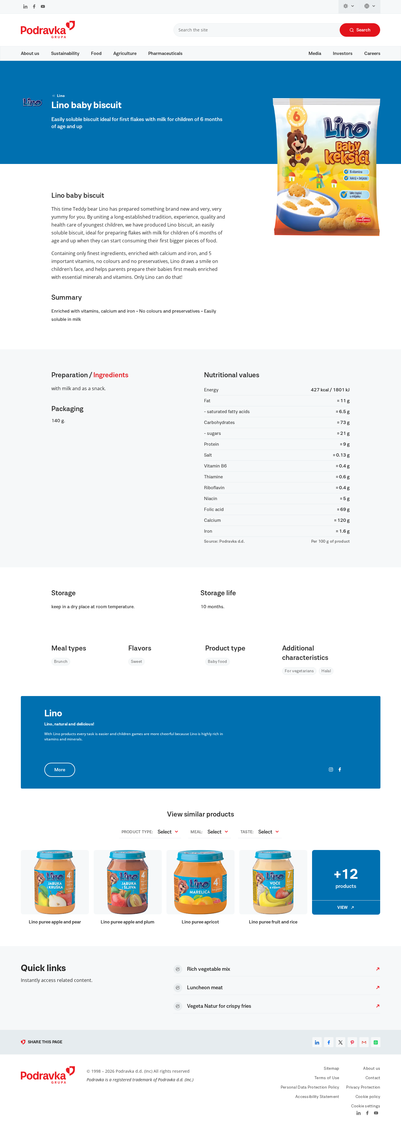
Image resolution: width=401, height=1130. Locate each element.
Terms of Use (326, 1078)
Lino (61, 95)
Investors (343, 53)
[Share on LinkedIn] (317, 1042)
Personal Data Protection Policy (310, 1087)
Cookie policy (367, 1097)
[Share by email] (364, 1042)
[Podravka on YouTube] (43, 7)
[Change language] (370, 7)
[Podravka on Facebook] (34, 7)
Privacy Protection (363, 1087)
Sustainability (65, 53)
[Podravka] (48, 36)
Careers (372, 53)
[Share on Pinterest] (352, 1042)
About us (30, 53)
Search (363, 30)
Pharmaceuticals (165, 53)
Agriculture (125, 53)
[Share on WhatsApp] (375, 1042)
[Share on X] (340, 1042)
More (59, 769)
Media (315, 53)
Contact (372, 1078)
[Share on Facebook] (328, 1042)
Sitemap (331, 1069)
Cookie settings (365, 1106)
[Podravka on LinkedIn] (25, 7)
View (342, 908)
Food (96, 53)
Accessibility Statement (317, 1097)
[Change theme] (349, 7)
